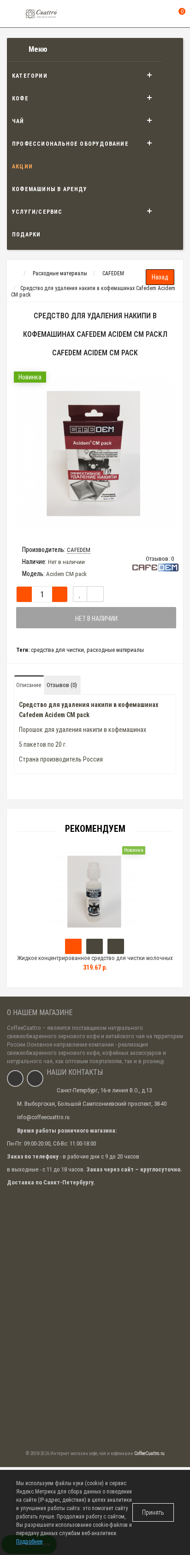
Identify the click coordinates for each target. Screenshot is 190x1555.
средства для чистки (57, 649)
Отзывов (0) (62, 684)
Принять (153, 1512)
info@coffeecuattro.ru (43, 1117)
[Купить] (73, 946)
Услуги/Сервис (37, 212)
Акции (22, 166)
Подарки (26, 234)
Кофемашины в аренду (49, 189)
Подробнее (29, 1541)
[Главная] (15, 273)
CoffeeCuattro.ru (149, 1453)
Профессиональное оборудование (70, 144)
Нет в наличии (96, 618)
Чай (18, 121)
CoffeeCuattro (24, 1027)
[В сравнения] (95, 594)
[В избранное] (80, 594)
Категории (30, 76)
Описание (28, 684)
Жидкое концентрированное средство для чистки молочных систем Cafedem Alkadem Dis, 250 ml (95, 962)
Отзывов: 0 (160, 558)
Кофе (20, 98)
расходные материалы (115, 649)
